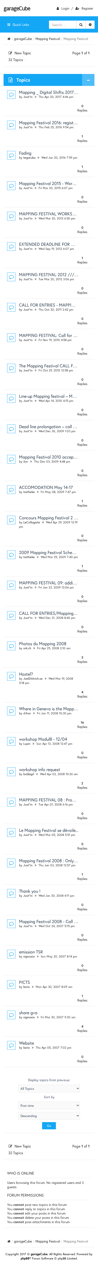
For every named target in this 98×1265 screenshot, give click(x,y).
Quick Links (21, 24)
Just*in (28, 97)
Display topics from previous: (49, 1080)
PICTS (24, 982)
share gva (28, 1012)
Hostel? (26, 674)
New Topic (23, 53)
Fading (25, 153)
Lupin (26, 744)
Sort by (49, 1097)
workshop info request (39, 769)
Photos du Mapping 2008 (42, 643)
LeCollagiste (31, 522)
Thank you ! (29, 891)
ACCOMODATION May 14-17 (46, 487)
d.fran (27, 713)
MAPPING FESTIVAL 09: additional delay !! (58, 583)
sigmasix (29, 956)
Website (26, 1043)
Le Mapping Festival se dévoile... (48, 830)
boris (26, 987)
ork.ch (27, 648)
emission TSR (31, 952)
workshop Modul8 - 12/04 (43, 739)
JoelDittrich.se (33, 679)
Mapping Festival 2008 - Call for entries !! (57, 921)
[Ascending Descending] (49, 1116)
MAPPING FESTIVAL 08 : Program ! (51, 800)
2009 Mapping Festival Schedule (49, 552)
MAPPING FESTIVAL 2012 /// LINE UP (55, 274)
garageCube (17, 8)
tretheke (29, 492)
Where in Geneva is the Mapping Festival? (58, 708)
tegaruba (29, 158)
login (65, 8)
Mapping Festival (47, 38)
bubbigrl (28, 774)
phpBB (25, 1258)
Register (87, 8)
